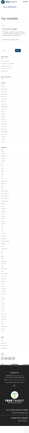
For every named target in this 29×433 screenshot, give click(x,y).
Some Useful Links (5, 61)
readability (12, 39)
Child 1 (2, 186)
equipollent (3, 223)
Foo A (2, 228)
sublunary (3, 303)
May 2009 (3, 141)
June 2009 (3, 139)
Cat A (2, 173)
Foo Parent (3, 233)
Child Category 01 (4, 191)
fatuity (2, 226)
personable (3, 276)
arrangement (3, 158)
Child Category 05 (4, 201)
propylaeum (3, 281)
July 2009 (3, 136)
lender (2, 251)
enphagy (3, 221)
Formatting (3, 236)
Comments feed (4, 345)
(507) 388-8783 (12, 379)
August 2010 (3, 109)
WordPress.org (4, 348)
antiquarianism (4, 155)
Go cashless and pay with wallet (7, 63)
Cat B (2, 176)
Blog (2, 163)
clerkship (3, 203)
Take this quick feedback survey (20, 412)
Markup (2, 256)
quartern (2, 286)
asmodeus (3, 161)
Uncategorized (4, 313)
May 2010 (3, 116)
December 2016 (4, 89)
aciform (2, 150)
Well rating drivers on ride (6, 66)
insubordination (4, 248)
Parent (2, 271)
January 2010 (4, 126)
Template (3, 308)
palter (2, 266)
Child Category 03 (4, 196)
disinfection (3, 211)
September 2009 (4, 131)
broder (2, 166)
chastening (3, 183)
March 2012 (3, 96)
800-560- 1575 (21, 379)
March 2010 (3, 121)
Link (2, 253)
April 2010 (3, 119)
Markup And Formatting (6, 68)
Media (2, 258)
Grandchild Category (5, 241)
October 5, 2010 (15, 25)
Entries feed (3, 343)
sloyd (2, 296)
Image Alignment (4, 71)
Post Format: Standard (10, 29)
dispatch (3, 213)
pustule (2, 283)
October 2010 (4, 104)
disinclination (3, 208)
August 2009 (3, 134)
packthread (3, 263)
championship (4, 181)
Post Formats (7, 25)
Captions (3, 171)
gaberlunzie (3, 238)
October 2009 (4, 129)
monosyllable (3, 261)
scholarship (3, 288)
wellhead (3, 323)
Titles (2, 311)
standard (16, 39)
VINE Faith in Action (18, 375)
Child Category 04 (4, 198)
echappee (3, 216)
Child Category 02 (4, 193)
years (2, 331)
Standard (3, 298)
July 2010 (3, 111)
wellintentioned (4, 326)
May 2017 (3, 86)
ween (2, 321)
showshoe (3, 293)
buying (2, 168)
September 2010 (4, 106)
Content (2, 206)
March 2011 (3, 101)
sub (2, 301)
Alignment (3, 153)
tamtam (2, 306)
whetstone (3, 329)
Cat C (2, 178)
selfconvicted (3, 291)
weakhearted (3, 318)
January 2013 (4, 91)
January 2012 (4, 99)
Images (2, 246)
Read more (17, 35)
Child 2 (2, 188)
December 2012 (4, 94)
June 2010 (3, 114)
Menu (26, 1)
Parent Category (4, 273)
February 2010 (4, 124)
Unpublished (3, 316)
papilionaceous (4, 268)
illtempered (3, 243)
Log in (2, 340)
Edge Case (3, 218)
